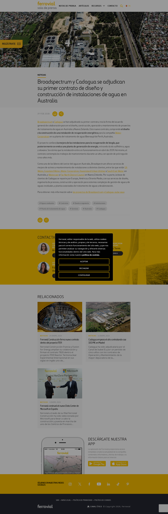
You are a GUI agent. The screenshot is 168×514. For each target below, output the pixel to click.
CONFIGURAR (84, 275)
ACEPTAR (84, 261)
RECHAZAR (84, 268)
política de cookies (90, 255)
